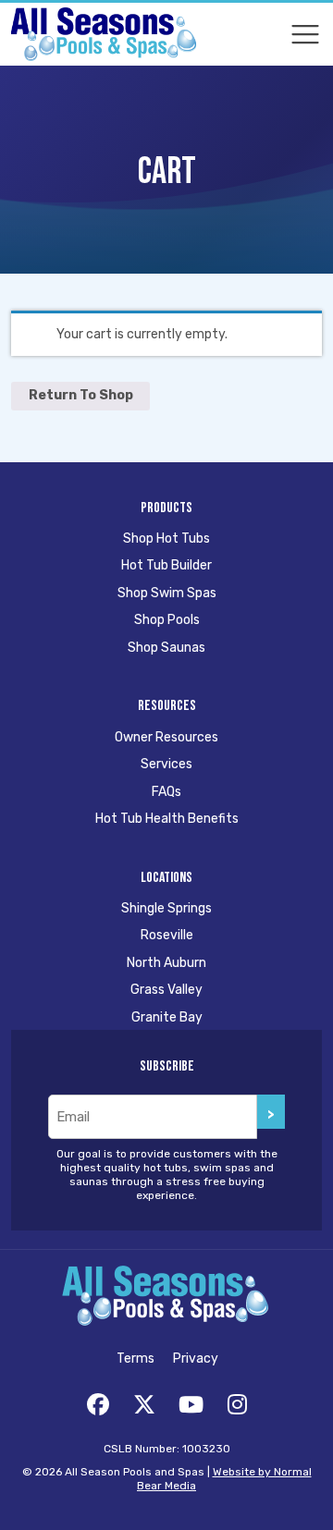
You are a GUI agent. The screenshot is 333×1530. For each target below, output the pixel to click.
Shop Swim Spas (166, 593)
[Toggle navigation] (305, 34)
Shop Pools (167, 620)
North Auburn (166, 963)
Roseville (167, 935)
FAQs (166, 792)
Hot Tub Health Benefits (167, 818)
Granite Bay (167, 1017)
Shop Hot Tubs (166, 538)
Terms (135, 1358)
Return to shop (81, 395)
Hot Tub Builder (166, 565)
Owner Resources (166, 737)
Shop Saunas (166, 647)
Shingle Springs (166, 908)
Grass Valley (166, 990)
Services (166, 764)
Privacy (195, 1358)
